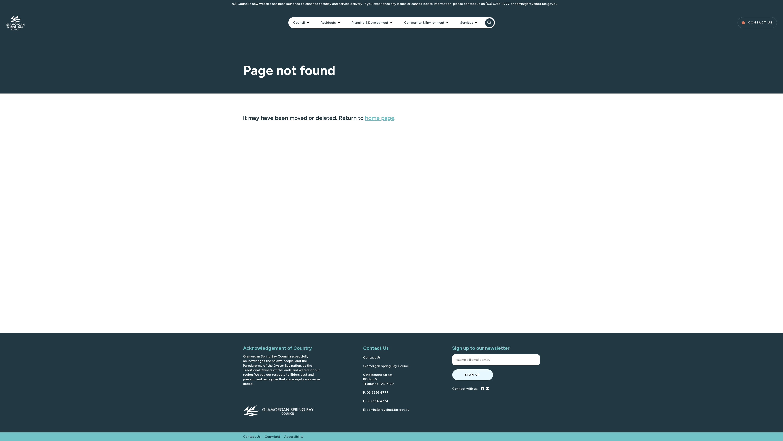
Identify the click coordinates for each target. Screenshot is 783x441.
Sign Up (472, 374)
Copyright (272, 437)
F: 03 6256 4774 (375, 401)
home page (379, 117)
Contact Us (372, 357)
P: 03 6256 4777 (375, 392)
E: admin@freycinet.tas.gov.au (386, 410)
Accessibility (294, 437)
